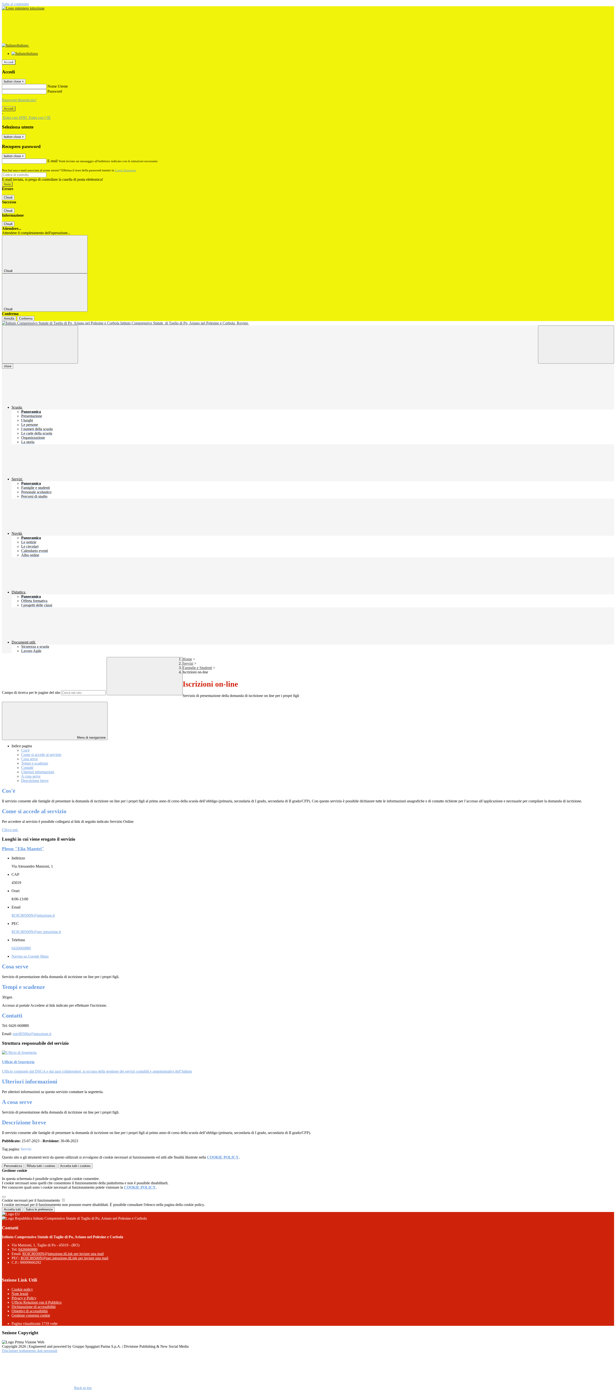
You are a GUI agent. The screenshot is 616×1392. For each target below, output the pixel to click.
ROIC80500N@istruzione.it (33, 915)
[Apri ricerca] (576, 344)
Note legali (20, 1294)
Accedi (8, 62)
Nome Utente (57, 86)
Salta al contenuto (15, 4)
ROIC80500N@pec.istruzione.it (36, 932)
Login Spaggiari (125, 170)
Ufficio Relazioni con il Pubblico (37, 1302)
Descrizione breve (35, 781)
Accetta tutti (75, 1166)
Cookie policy (22, 1289)
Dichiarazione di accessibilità (34, 1307)
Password (54, 91)
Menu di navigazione (91, 737)
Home (187, 659)
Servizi (188, 663)
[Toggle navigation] (40, 344)
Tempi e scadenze (34, 763)
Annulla (9, 318)
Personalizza (13, 1166)
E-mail (52, 161)
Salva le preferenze (39, 1209)
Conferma (25, 318)
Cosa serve (29, 759)
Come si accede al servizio (41, 755)
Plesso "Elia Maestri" (23, 848)
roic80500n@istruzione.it (32, 1034)
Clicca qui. (10, 830)
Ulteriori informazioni (37, 772)
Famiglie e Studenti (197, 668)
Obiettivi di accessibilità (30, 1311)
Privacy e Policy (24, 1298)
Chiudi (8, 197)
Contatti (27, 768)
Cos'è (25, 750)
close (7, 366)
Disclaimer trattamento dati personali (29, 1351)
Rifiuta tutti (41, 1166)
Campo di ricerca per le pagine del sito (31, 692)
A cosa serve (30, 776)
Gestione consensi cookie (31, 1315)
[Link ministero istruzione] (23, 8)
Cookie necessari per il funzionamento (31, 1200)
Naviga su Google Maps (30, 956)
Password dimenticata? (19, 100)
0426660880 (21, 948)
